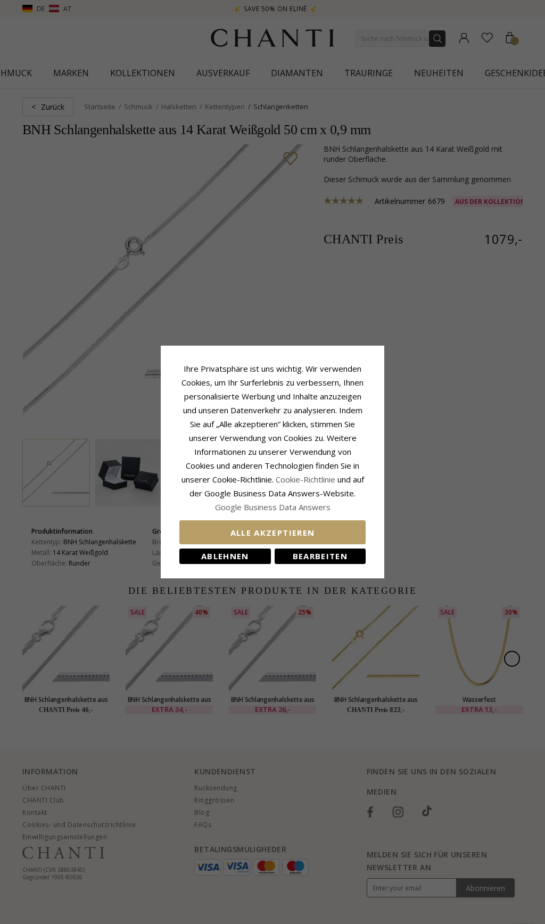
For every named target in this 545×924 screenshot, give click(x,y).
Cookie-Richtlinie (305, 479)
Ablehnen (225, 556)
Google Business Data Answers (273, 507)
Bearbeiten (320, 556)
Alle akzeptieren (272, 532)
